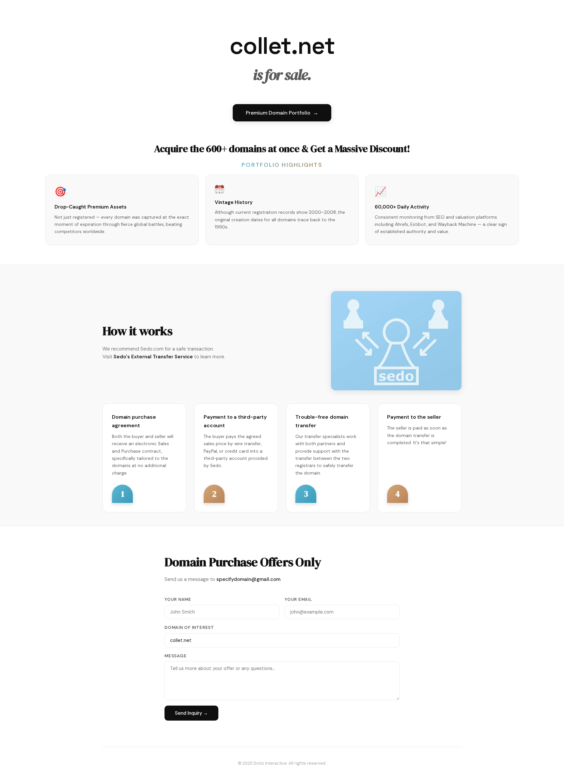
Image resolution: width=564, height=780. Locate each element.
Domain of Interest (189, 627)
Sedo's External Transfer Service (153, 356)
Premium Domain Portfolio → (282, 112)
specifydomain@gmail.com (248, 579)
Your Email (298, 599)
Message (175, 656)
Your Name (177, 599)
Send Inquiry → (191, 713)
